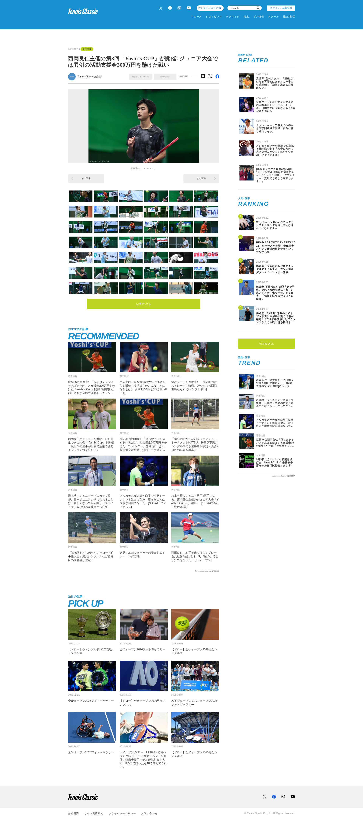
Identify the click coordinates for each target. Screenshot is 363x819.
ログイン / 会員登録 (281, 8)
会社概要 (73, 813)
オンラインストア (208, 7)
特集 (246, 16)
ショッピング (214, 16)
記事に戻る (144, 303)
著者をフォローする (140, 77)
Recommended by (203, 571)
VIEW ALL (266, 343)
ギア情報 (258, 16)
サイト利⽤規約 (93, 813)
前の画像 (86, 178)
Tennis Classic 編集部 (90, 76)
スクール (273, 16)
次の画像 (201, 178)
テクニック (233, 16)
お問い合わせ (149, 813)
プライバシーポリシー (122, 813)
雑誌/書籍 (289, 16)
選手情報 (87, 49)
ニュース (196, 16)
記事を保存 (165, 77)
